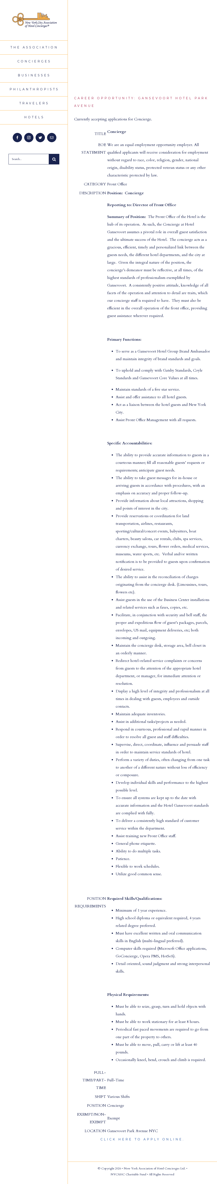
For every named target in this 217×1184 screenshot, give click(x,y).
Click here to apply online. (142, 1139)
